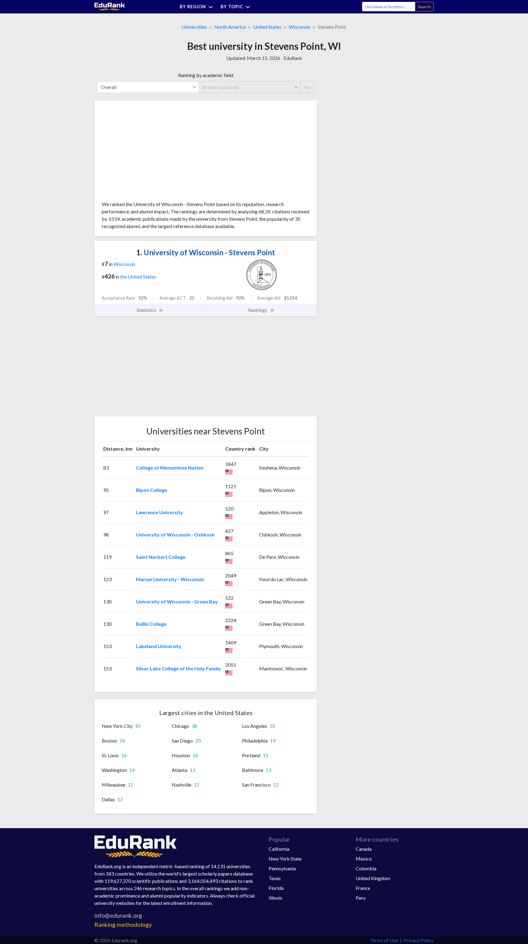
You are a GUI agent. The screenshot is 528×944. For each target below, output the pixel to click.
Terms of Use (384, 940)
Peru (360, 898)
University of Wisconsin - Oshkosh (175, 534)
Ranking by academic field (205, 75)
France (363, 888)
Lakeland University (159, 646)
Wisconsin (299, 27)
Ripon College (151, 490)
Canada (364, 849)
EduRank (293, 58)
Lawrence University (159, 512)
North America (230, 27)
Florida (276, 888)
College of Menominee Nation (170, 467)
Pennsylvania (282, 868)
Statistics (147, 310)
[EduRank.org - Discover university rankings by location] (109, 6)
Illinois (275, 898)
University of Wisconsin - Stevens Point (205, 252)
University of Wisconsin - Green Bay (177, 601)
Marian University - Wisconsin (170, 579)
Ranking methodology (123, 924)
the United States (138, 276)
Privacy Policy (419, 940)
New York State (285, 858)
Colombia (366, 868)
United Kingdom (373, 878)
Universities (194, 27)
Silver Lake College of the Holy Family (178, 668)
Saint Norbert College (160, 557)
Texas (275, 878)
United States (267, 27)
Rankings (258, 310)
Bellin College (151, 624)
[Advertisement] (147, 153)
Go (307, 87)
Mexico (364, 858)
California (279, 849)
